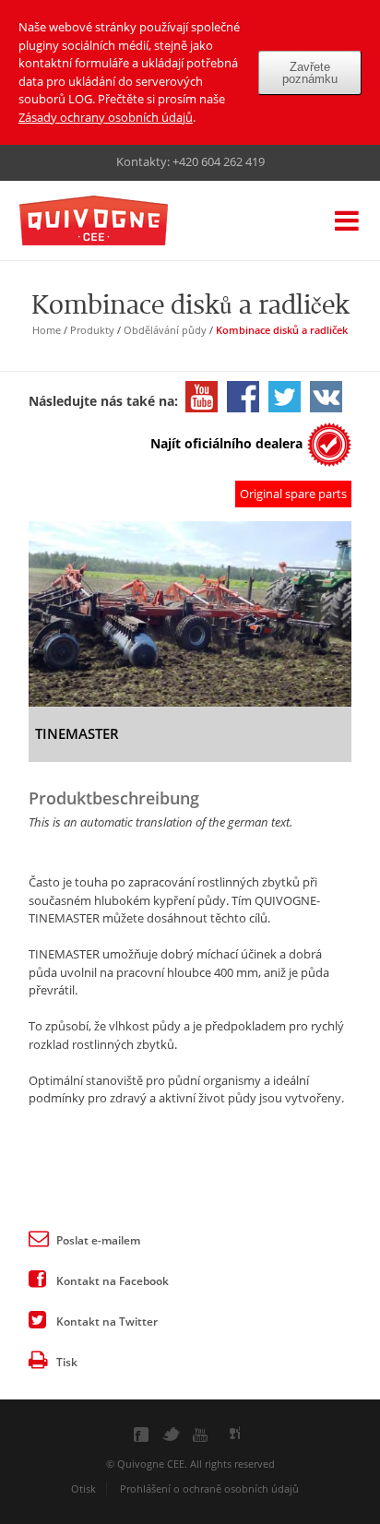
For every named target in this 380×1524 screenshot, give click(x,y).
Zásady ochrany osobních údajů (105, 117)
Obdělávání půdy (165, 330)
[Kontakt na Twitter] (38, 1318)
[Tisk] (38, 1359)
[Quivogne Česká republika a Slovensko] (120, 222)
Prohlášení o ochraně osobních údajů (209, 1488)
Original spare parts (293, 493)
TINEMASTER (77, 733)
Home (46, 330)
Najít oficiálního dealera (226, 443)
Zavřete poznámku (310, 73)
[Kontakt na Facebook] (38, 1277)
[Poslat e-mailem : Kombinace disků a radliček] (38, 1237)
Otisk (83, 1488)
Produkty (92, 330)
